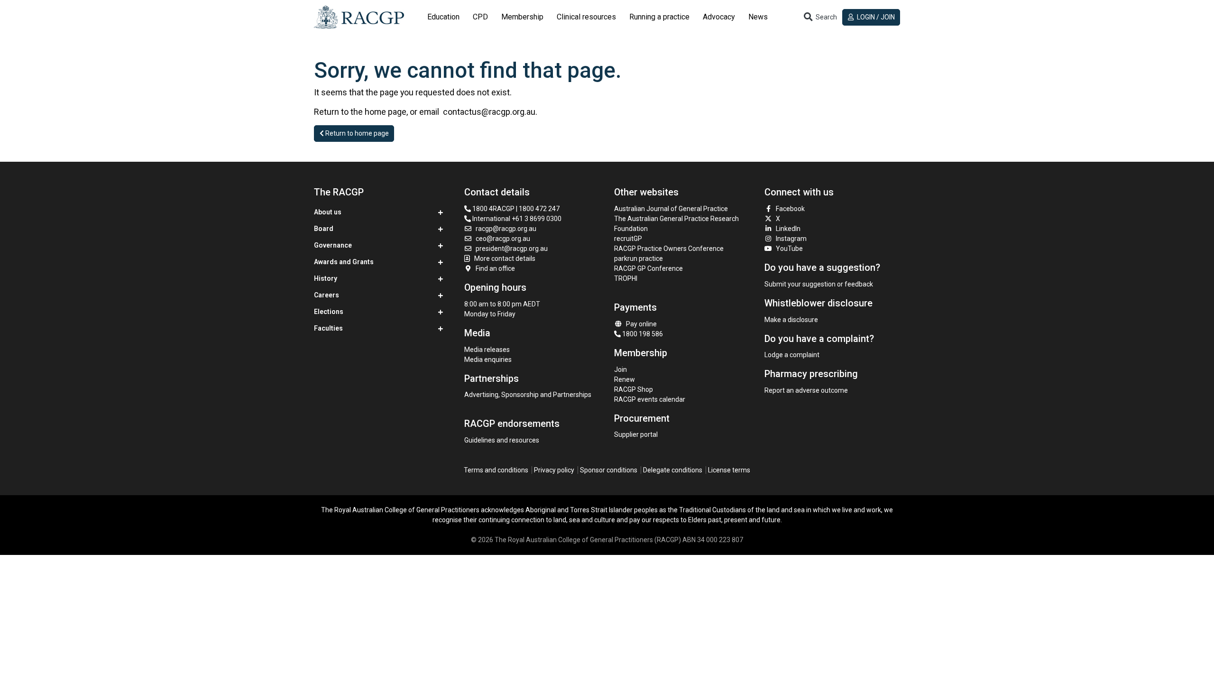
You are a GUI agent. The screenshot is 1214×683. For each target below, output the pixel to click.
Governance (333, 245)
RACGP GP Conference (648, 268)
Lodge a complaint (791, 355)
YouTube (789, 248)
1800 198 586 (642, 334)
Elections (328, 311)
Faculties (328, 328)
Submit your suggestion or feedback (818, 284)
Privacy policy (554, 470)
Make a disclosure (791, 319)
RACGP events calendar (649, 399)
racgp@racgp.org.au (506, 228)
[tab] (443, 17)
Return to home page (356, 133)
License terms (729, 470)
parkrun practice (638, 258)
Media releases (487, 349)
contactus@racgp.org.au (489, 112)
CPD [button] (480, 16)
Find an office (495, 268)
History (325, 278)
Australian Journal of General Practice (671, 208)
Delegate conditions (672, 470)
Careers (326, 295)
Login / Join (875, 17)
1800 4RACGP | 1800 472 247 (515, 208)
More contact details (504, 258)
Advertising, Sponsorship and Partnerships (527, 394)
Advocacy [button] (719, 16)
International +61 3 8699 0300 (516, 218)
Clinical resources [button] (586, 16)
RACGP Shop (633, 389)
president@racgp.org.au (512, 248)
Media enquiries (488, 359)
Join (620, 369)
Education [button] (443, 16)
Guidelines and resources (501, 440)
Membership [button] (522, 16)
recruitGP (628, 238)
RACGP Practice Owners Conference (669, 248)
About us (327, 212)
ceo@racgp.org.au (503, 238)
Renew (624, 379)
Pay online (641, 324)
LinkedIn (788, 228)
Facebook (790, 208)
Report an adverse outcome (806, 390)
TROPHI (625, 278)
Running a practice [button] (659, 16)
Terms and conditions (496, 470)
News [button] (758, 16)
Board (323, 228)
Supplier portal (636, 434)
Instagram (791, 238)
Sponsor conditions (608, 470)
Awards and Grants (344, 262)
